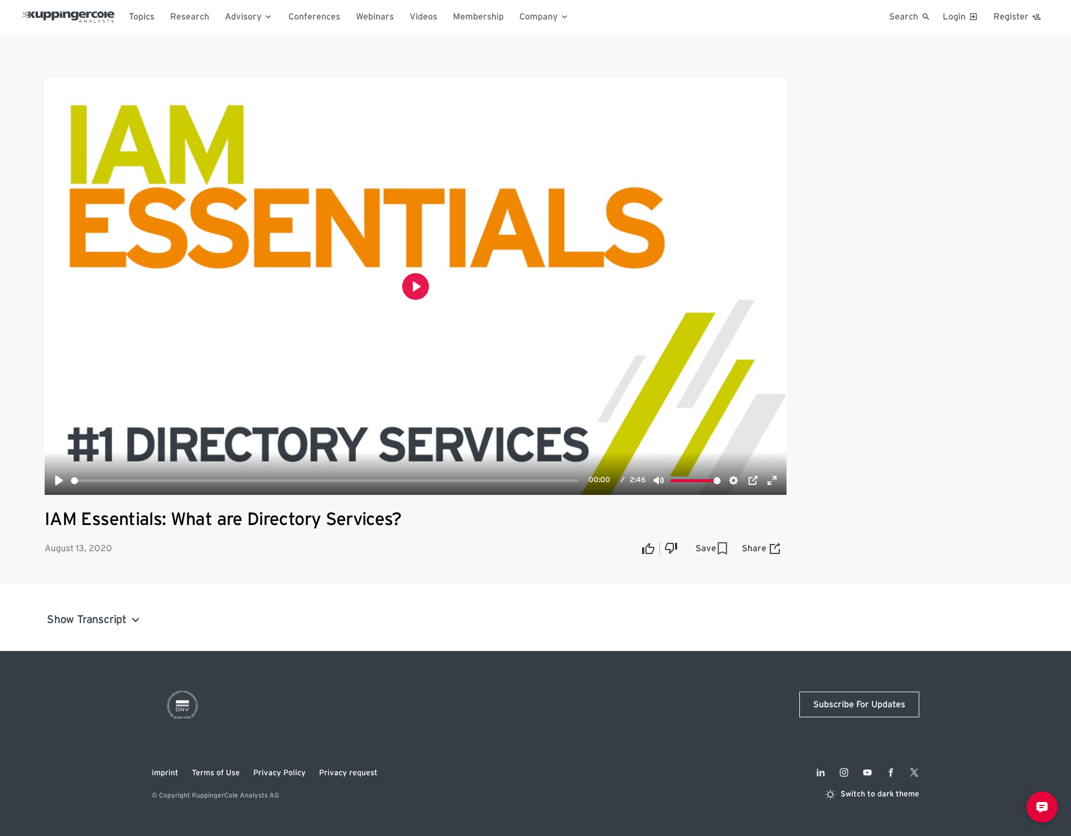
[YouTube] (867, 772)
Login (954, 16)
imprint (165, 773)
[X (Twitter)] (914, 772)
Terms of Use (216, 773)
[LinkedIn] (821, 772)
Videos (423, 16)
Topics (142, 16)
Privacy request (348, 773)
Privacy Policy (279, 773)
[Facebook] (891, 772)
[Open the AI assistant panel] (1042, 807)
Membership (478, 16)
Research (189, 16)
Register (1011, 16)
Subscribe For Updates (859, 704)
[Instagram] (844, 772)
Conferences (314, 16)
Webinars (375, 16)
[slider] (324, 480)
